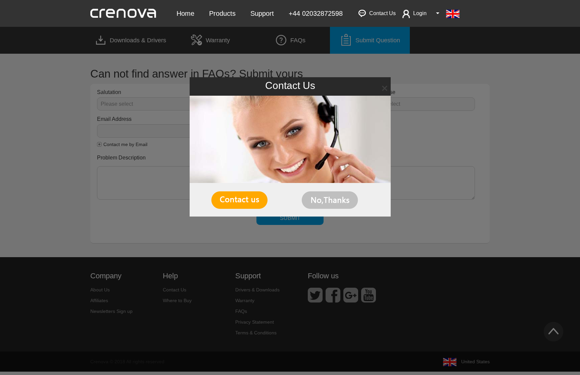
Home (185, 13)
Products (222, 13)
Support (262, 13)
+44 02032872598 (316, 13)
